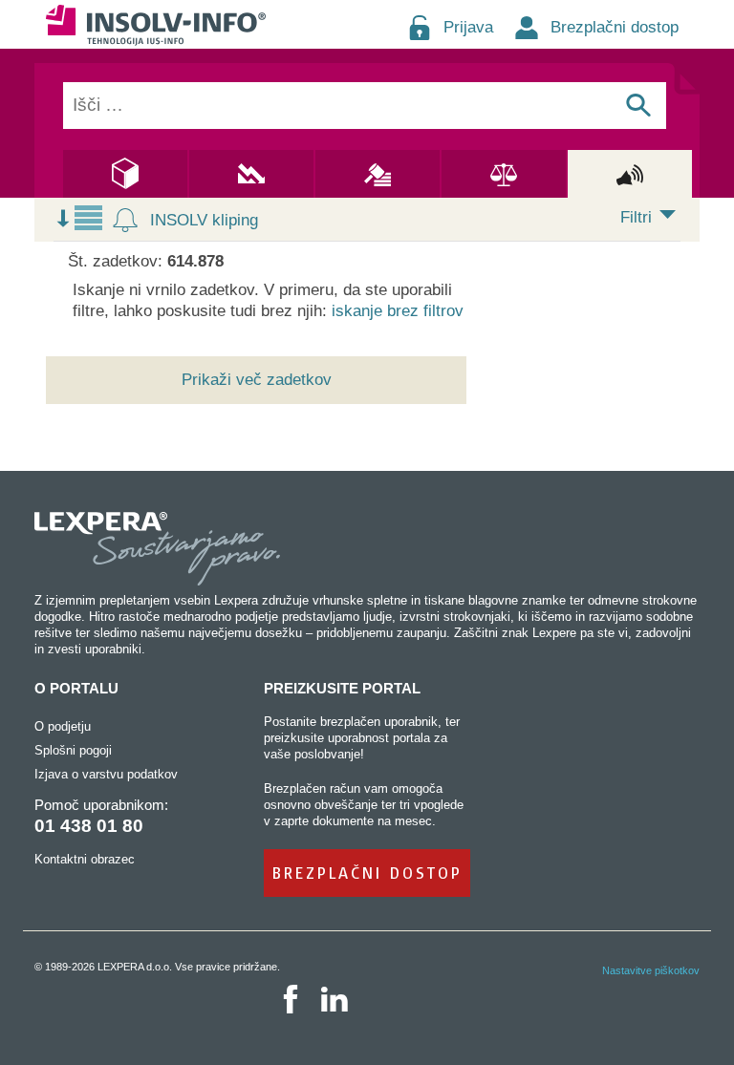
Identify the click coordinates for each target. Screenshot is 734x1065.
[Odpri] (667, 221)
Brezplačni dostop (614, 27)
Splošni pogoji (73, 750)
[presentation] (193, 220)
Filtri (636, 217)
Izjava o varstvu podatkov (106, 774)
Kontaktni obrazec (84, 859)
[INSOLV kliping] (125, 221)
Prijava (468, 27)
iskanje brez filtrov (398, 311)
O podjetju (62, 726)
